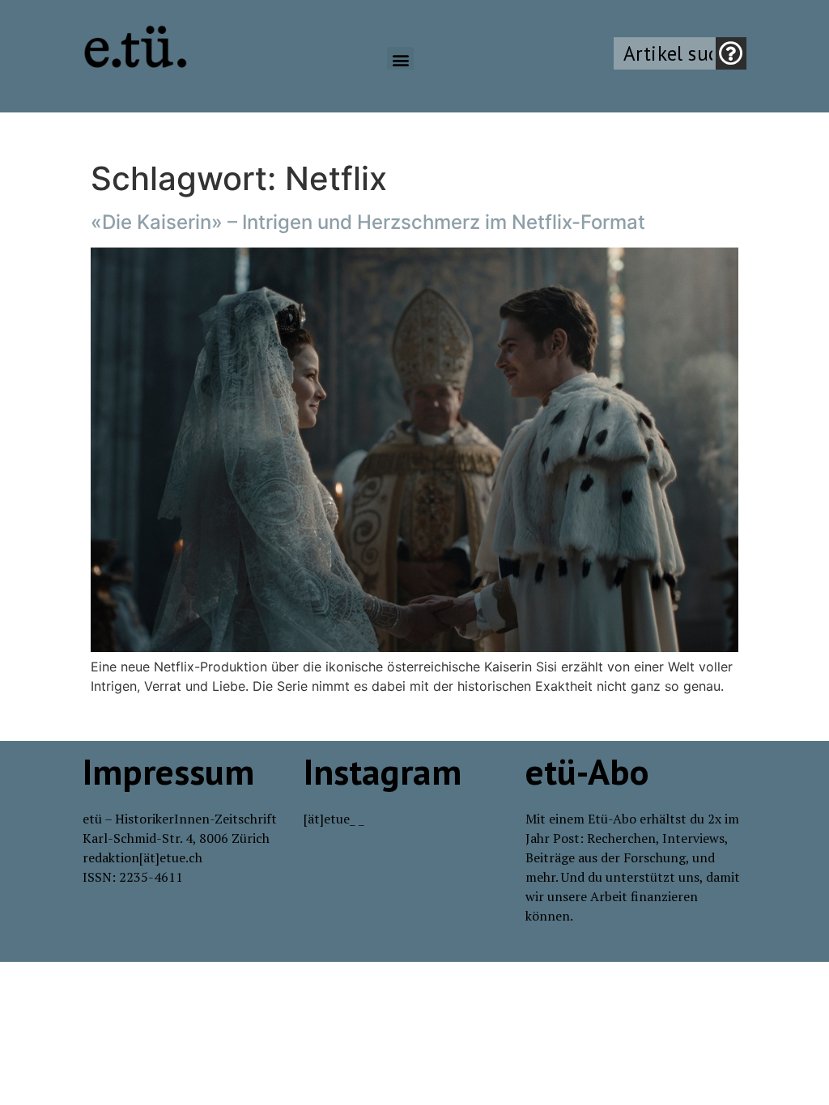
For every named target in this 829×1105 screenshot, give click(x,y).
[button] (400, 60)
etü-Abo (587, 770)
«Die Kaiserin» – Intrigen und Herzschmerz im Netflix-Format (368, 222)
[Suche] (731, 53)
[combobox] (665, 53)
